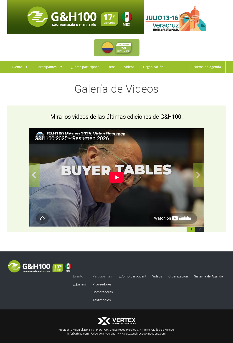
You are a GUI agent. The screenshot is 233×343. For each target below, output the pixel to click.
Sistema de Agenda (206, 67)
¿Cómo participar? (85, 67)
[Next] (198, 175)
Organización (153, 67)
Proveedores (102, 284)
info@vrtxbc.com (78, 333)
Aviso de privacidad (103, 333)
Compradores (103, 292)
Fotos (111, 67)
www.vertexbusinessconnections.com (141, 333)
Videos (129, 67)
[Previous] (34, 175)
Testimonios (102, 300)
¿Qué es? (79, 284)
